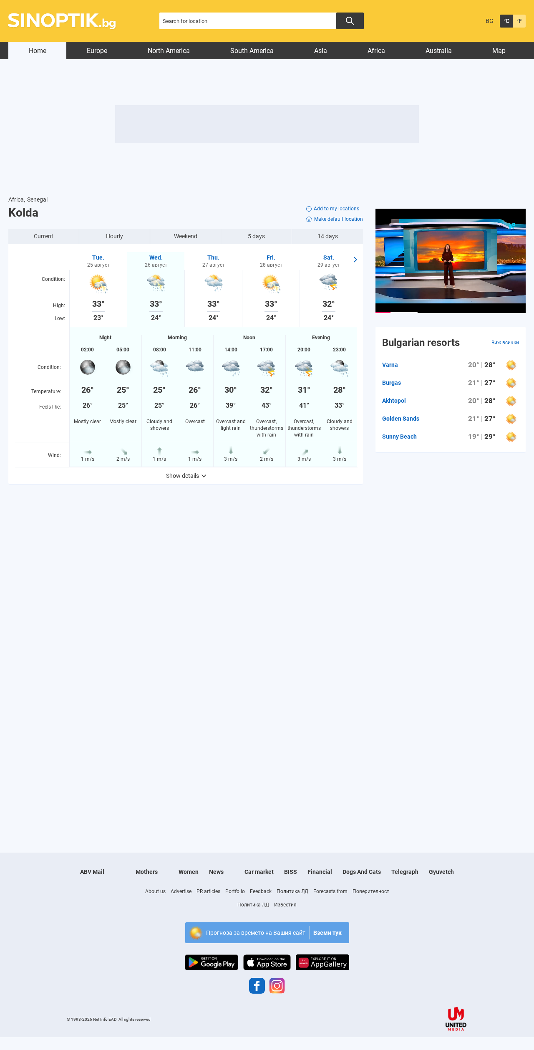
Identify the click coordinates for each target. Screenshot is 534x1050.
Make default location (338, 219)
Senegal (37, 199)
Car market (259, 871)
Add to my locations (336, 209)
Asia (320, 51)
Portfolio (235, 891)
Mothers (147, 871)
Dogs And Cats (362, 871)
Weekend (185, 236)
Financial (319, 871)
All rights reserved (134, 1019)
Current (43, 236)
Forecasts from (330, 891)
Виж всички (505, 343)
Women (189, 871)
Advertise (181, 891)
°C (506, 21)
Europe (97, 51)
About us (155, 891)
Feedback (261, 891)
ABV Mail (92, 871)
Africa (376, 51)
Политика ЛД (292, 891)
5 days (256, 236)
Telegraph (404, 871)
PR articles (208, 891)
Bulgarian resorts (421, 342)
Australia (439, 51)
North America (169, 51)
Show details (182, 475)
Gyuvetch (441, 871)
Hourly (114, 236)
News (216, 871)
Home (37, 51)
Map (499, 51)
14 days (327, 236)
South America (252, 51)
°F (519, 21)
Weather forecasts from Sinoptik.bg (66, 21)
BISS (290, 871)
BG (490, 21)
